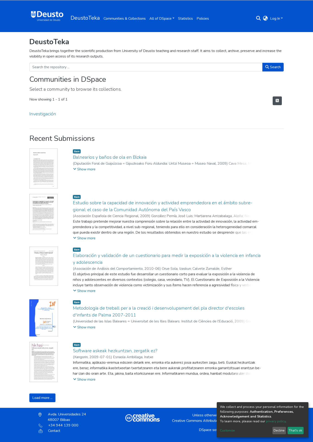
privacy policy (276, 421)
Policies (203, 18)
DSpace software (213, 429)
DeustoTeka (85, 18)
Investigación (42, 114)
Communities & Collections (125, 18)
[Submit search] (258, 19)
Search (275, 67)
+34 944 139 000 (63, 425)
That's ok (295, 430)
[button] (265, 18)
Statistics (185, 18)
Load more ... (42, 397)
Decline (279, 430)
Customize (227, 430)
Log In (275, 18)
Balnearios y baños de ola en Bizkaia (110, 157)
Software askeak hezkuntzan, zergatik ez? (115, 351)
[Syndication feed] (277, 100)
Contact (54, 430)
